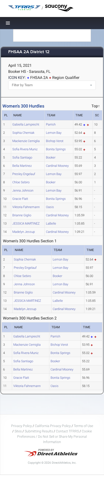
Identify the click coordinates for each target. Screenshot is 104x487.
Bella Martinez (22, 166)
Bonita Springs (56, 149)
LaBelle (51, 223)
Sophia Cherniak (23, 132)
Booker (50, 157)
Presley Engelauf (23, 174)
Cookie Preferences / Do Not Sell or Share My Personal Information (54, 436)
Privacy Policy (21, 426)
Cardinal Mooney (57, 166)
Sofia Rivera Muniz (24, 149)
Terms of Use (83, 426)
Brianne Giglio (21, 215)
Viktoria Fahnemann (26, 207)
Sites (18, 431)
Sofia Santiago (22, 157)
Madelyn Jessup (23, 232)
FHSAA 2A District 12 (29, 52)
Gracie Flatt (20, 199)
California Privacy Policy (53, 426)
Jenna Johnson (22, 190)
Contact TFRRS (68, 431)
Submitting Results (39, 431)
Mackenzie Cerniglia (26, 141)
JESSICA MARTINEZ (26, 223)
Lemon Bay (53, 132)
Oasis (50, 207)
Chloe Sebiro (21, 182)
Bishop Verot (54, 141)
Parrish (51, 124)
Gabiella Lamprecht (25, 124)
